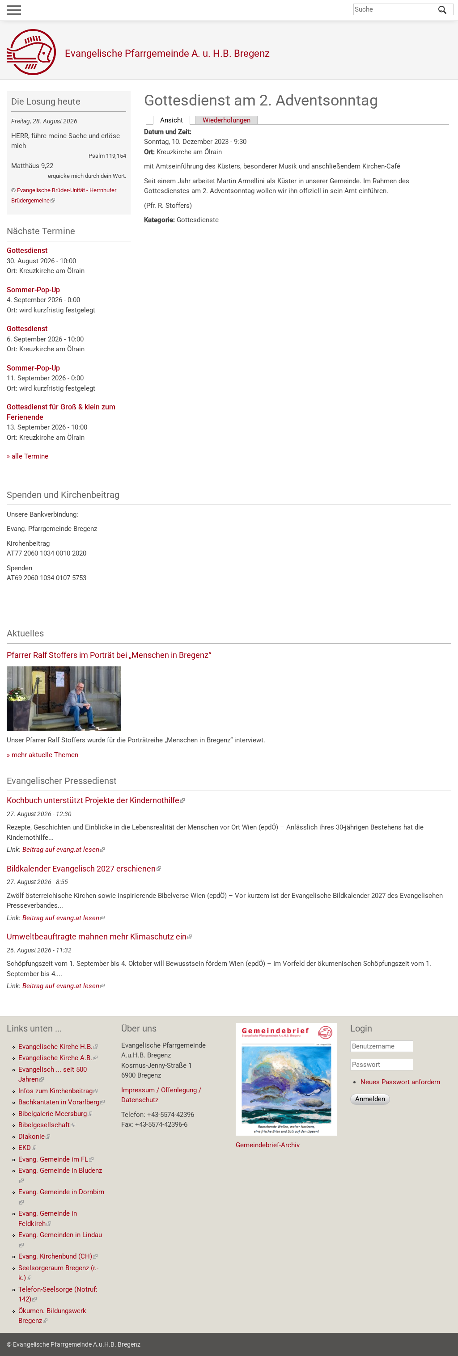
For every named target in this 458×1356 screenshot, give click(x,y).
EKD (27, 1148)
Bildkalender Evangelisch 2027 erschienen (84, 868)
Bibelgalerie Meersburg (55, 1114)
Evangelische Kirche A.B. (58, 1058)
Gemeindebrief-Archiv (268, 1145)
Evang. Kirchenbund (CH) (58, 1256)
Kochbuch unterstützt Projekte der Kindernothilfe (96, 800)
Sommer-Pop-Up (33, 290)
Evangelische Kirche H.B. (58, 1047)
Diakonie (34, 1137)
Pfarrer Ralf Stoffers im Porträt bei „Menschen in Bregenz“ (109, 655)
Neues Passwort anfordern (400, 1082)
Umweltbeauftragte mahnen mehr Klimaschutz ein (99, 936)
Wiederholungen (226, 120)
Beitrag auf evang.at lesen (63, 850)
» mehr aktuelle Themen (42, 755)
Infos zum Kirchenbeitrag (58, 1091)
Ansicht (175, 120)
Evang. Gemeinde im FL (55, 1159)
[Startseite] (36, 52)
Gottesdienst (27, 250)
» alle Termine (27, 456)
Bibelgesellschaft (46, 1125)
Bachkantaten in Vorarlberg (61, 1102)
